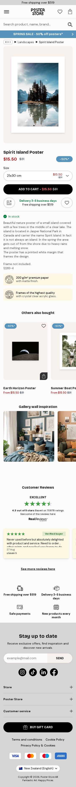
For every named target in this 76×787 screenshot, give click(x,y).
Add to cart (38, 189)
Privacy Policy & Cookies (38, 745)
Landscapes (26, 42)
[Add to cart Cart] (44, 376)
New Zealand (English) (38, 768)
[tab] (60, 11)
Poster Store (47, 776)
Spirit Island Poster (51, 42)
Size (6, 168)
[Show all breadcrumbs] (8, 42)
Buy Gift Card (41, 727)
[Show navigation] (6, 11)
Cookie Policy (55, 739)
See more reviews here (38, 569)
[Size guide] (9, 203)
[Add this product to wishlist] (67, 203)
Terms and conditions (27, 739)
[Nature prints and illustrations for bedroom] (28, 436)
